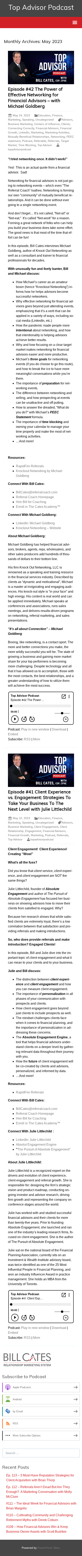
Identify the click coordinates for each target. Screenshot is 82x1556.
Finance (57, 115)
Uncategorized (44, 119)
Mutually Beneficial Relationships (28, 136)
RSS (27, 739)
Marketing (14, 119)
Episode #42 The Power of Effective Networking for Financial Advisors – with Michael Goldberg (35, 97)
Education (44, 115)
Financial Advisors (47, 128)
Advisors (67, 119)
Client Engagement (46, 826)
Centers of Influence (47, 124)
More (36, 739)
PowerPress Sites (48, 1547)
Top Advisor (44, 145)
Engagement (33, 831)
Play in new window (35, 729)
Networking (58, 136)
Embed (13, 734)
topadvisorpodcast (42, 839)
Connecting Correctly (21, 128)
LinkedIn (24, 132)
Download (59, 729)
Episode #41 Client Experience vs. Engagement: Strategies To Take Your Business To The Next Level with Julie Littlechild (40, 800)
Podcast (27, 140)
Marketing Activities (57, 132)
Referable (40, 140)
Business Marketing (20, 124)
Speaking (28, 119)
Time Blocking (27, 145)
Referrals (53, 140)
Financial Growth (18, 835)
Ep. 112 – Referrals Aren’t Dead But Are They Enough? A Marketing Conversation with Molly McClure (39, 1491)
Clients (65, 124)
